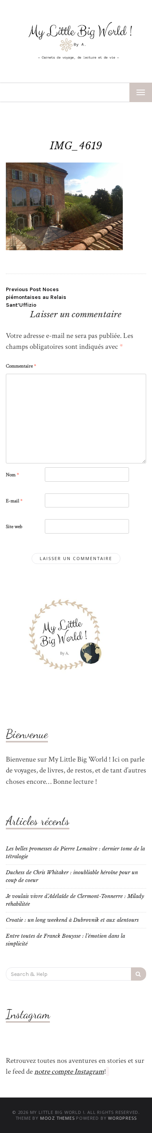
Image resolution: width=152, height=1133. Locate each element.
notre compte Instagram (69, 1071)
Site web (14, 526)
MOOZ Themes (57, 1118)
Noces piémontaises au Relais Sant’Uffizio (36, 297)
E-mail (14, 501)
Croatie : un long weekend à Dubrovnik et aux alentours (72, 920)
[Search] (138, 974)
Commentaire (21, 366)
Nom (12, 475)
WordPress (122, 1118)
